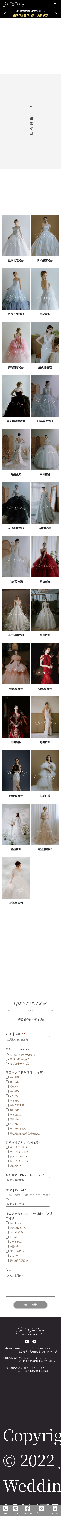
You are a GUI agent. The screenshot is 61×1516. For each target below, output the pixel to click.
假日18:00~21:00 (19, 1161)
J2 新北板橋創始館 (19, 1059)
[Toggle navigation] (55, 4)
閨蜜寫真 (14, 1119)
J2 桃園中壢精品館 (19, 1063)
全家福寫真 (16, 1114)
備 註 (9, 1269)
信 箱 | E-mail (16, 1190)
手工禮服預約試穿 (19, 1128)
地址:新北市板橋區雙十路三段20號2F (36, 1361)
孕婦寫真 (14, 1110)
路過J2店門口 (17, 1251)
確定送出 (30, 1304)
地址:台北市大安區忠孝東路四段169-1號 (37, 1351)
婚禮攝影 (14, 1100)
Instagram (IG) (18, 1227)
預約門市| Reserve (19, 1049)
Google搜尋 (16, 1232)
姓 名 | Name (15, 1034)
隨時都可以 (16, 1166)
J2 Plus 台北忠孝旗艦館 (22, 1054)
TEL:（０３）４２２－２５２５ (23, 1368)
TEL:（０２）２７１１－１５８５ (26, 1348)
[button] (56, 13)
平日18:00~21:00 (19, 1151)
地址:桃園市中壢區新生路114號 (33, 1371)
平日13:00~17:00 (19, 1147)
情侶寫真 (14, 1124)
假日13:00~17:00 (19, 1156)
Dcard (13, 1237)
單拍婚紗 (14, 1082)
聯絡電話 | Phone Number (25, 1175)
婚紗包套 (14, 1077)
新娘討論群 (16, 1242)
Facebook (15, 1223)
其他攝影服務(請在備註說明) (25, 1133)
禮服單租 (14, 1086)
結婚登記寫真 (17, 1105)
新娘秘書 (14, 1096)
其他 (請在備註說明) (20, 1260)
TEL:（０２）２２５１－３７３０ (24, 1358)
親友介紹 (14, 1256)
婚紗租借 (14, 1091)
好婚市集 (14, 1246)
